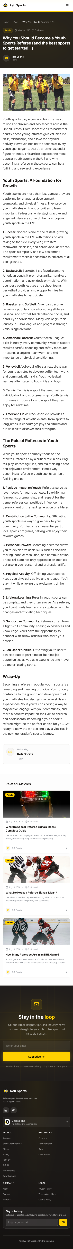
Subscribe (34, 1056)
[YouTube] (14, 1110)
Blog (8, 12)
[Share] (67, 12)
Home (6, 22)
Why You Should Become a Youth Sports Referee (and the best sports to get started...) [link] (39, 22)
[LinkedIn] (6, 1110)
